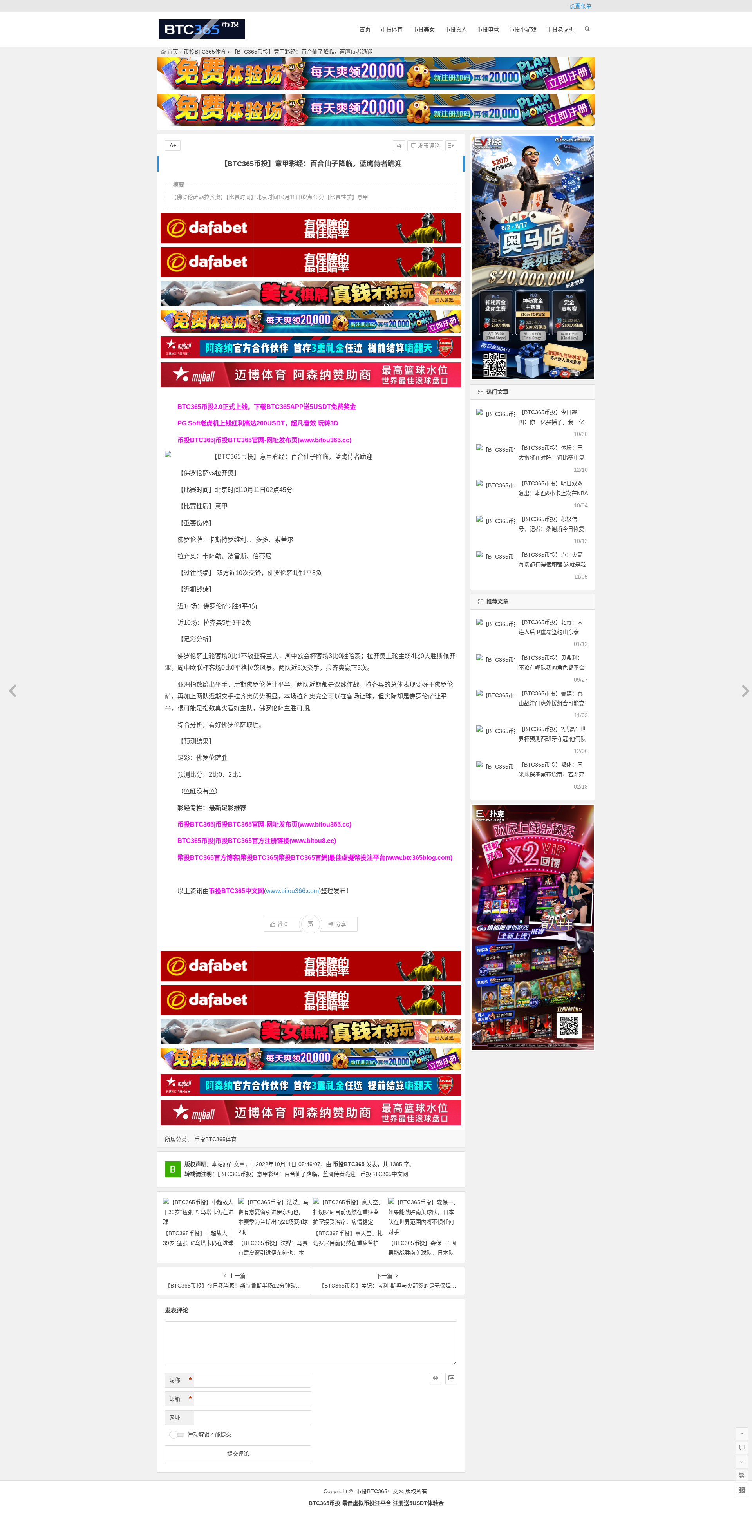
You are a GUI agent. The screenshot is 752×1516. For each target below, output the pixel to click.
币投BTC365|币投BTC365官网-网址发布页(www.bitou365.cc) (264, 440)
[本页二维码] (742, 1490)
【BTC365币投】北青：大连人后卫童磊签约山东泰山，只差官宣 (551, 632)
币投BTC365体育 (205, 52)
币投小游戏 (523, 29)
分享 (340, 924)
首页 (365, 29)
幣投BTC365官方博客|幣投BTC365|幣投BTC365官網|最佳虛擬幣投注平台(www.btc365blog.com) (314, 857)
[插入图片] (451, 1378)
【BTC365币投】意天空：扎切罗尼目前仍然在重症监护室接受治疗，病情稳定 (348, 1243)
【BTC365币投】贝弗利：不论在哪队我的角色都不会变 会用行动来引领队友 (551, 667)
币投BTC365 (349, 1164)
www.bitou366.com (292, 891)
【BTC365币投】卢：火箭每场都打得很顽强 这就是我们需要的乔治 (552, 564)
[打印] (399, 145)
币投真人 (456, 29)
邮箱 (180, 1399)
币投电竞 (488, 29)
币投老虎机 (560, 29)
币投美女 (424, 29)
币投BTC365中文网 (380, 1491)
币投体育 (392, 29)
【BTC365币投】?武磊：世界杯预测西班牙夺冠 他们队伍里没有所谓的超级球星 (552, 739)
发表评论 (428, 146)
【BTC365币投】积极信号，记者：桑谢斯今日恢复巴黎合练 (551, 529)
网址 (174, 1418)
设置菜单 (580, 6)
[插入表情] (435, 1378)
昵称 (180, 1380)
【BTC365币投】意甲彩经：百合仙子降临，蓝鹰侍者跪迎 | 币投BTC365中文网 (312, 1174)
